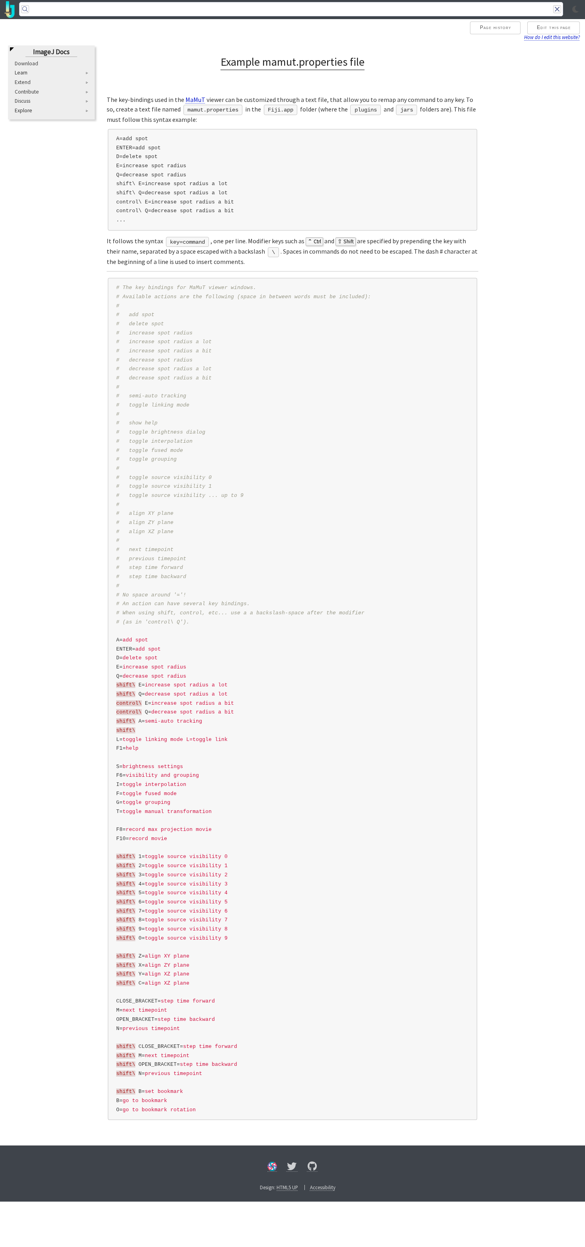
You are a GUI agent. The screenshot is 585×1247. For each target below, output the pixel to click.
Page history (495, 27)
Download (26, 63)
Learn (21, 73)
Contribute (27, 91)
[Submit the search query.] (25, 9)
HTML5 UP (287, 1187)
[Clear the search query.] (557, 9)
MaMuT (195, 100)
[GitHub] (312, 1167)
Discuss (22, 101)
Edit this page (554, 27)
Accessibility (322, 1187)
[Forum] (272, 1167)
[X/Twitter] (292, 1167)
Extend (23, 82)
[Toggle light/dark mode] (575, 9)
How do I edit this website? (552, 37)
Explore (23, 110)
